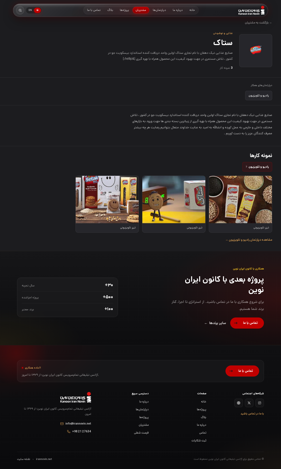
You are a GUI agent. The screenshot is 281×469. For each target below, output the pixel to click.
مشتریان (144, 425)
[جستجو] (20, 10)
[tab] (257, 167)
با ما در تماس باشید (252, 414)
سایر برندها (215, 323)
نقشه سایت (23, 459)
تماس (202, 433)
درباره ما (144, 402)
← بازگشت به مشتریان (258, 23)
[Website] (238, 403)
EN (30, 10)
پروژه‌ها (144, 417)
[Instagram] (259, 403)
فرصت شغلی (141, 433)
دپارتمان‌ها (142, 409)
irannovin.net (44, 459)
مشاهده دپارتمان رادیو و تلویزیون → (248, 240)
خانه (203, 402)
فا (37, 10)
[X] (249, 403)
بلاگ (203, 417)
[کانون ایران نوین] (251, 10)
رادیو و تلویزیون (258, 95)
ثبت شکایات (199, 441)
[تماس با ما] (247, 323)
